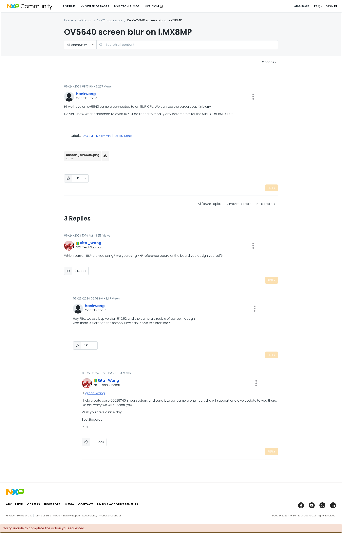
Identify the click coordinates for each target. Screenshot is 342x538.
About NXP (14, 504)
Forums (69, 6)
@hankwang (95, 393)
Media (69, 504)
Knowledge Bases (95, 6)
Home (68, 20)
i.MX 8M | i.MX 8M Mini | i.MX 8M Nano (107, 136)
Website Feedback (110, 515)
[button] (253, 97)
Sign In (331, 6)
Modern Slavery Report (66, 515)
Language (301, 6)
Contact (85, 504)
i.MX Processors (111, 20)
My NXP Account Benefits (117, 504)
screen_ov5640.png (82, 155)
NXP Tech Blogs (127, 6)
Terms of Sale (42, 515)
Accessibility (89, 515)
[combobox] (187, 44)
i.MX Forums (86, 20)
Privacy (10, 515)
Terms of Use (24, 515)
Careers (33, 504)
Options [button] (268, 62)
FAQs (318, 6)
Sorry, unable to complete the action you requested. (44, 528)
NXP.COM (152, 6)
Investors (52, 504)
